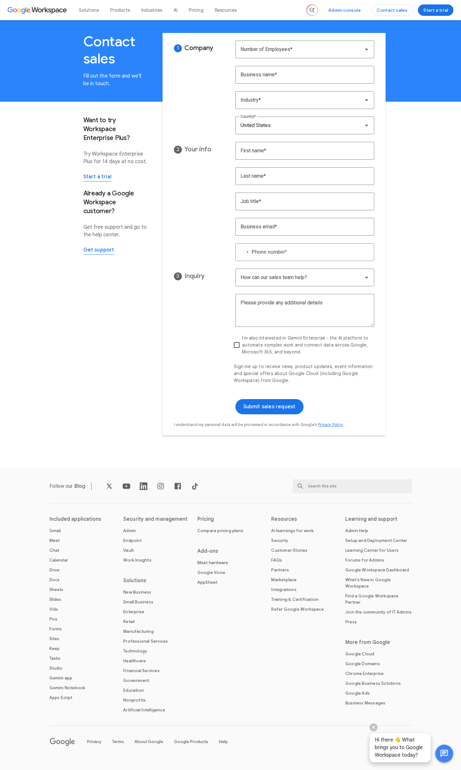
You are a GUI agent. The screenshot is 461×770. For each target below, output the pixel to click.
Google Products (191, 741)
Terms (118, 741)
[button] (444, 753)
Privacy (94, 741)
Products (120, 10)
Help (223, 741)
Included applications (75, 519)
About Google (149, 741)
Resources (226, 10)
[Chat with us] (444, 753)
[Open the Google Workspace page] (38, 10)
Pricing (196, 10)
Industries (151, 10)
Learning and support (371, 519)
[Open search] (312, 10)
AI (175, 10)
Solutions (89, 10)
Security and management (155, 519)
